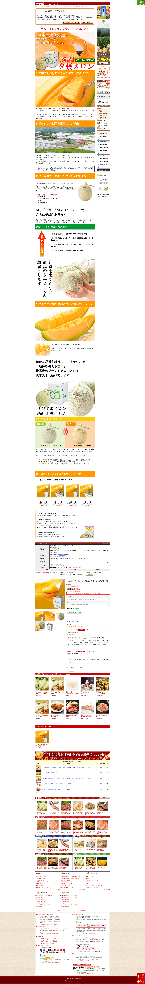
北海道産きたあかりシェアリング (69, 897)
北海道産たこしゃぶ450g (67, 883)
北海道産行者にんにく (66, 901)
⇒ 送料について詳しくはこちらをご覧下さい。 (86, 933)
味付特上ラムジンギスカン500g (93, 880)
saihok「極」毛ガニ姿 (41, 876)
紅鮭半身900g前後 (65, 880)
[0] (141, 4)
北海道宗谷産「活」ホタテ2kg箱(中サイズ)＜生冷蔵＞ (52, 850)
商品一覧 (43, 6)
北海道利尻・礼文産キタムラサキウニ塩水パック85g (78, 813)
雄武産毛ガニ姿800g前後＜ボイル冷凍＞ (42, 832)
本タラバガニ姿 (39, 885)
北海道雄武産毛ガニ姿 (41, 878)
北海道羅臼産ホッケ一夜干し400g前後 (101, 850)
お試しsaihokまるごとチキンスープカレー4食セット (53, 868)
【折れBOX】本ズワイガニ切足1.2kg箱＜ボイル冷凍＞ (78, 832)
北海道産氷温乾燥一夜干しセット (44, 903)
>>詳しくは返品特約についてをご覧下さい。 (50, 933)
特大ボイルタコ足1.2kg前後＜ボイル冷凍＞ (54, 813)
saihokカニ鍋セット (40, 897)
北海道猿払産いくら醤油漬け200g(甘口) (70, 876)
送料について (70, 602)
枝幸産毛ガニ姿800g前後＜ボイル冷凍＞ (90, 832)
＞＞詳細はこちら (43, 506)
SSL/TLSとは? (103, 183)
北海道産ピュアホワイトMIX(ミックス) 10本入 (42, 813)
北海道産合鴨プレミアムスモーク (94, 885)
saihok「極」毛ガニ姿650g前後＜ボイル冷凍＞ (66, 832)
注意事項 (69, 596)
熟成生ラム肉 (89, 876)
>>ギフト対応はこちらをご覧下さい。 (84, 960)
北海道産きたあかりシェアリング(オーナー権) (90, 868)
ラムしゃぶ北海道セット (42, 899)
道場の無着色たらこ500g (67, 887)
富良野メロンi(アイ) (65, 906)
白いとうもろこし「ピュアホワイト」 (70, 903)
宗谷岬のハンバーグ (91, 882)
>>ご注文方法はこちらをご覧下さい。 (48, 943)
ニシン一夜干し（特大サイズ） (43, 904)
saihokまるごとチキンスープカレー (94, 883)
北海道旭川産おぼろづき (67, 899)
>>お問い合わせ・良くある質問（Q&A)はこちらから (88, 973)
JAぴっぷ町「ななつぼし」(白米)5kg (69, 904)
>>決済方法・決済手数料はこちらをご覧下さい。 (51, 962)
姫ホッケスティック (40, 906)
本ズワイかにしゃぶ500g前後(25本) (44, 895)
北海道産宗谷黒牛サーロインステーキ (102, 813)
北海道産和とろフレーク (92, 887)
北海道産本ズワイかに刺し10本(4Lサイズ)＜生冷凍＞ (102, 832)
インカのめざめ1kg (101, 867)
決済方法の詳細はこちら (75, 567)
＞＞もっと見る (56, 889)
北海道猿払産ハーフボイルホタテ (69, 882)
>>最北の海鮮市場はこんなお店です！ (48, 924)
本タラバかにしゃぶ (40, 883)
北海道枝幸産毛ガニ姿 (41, 880)
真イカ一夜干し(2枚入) (66, 885)
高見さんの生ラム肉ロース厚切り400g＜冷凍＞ (66, 813)
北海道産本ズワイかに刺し (42, 882)
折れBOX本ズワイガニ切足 (42, 887)
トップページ (38, 6)
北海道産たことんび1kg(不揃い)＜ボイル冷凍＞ (90, 813)
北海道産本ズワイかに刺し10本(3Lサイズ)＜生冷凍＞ (54, 832)
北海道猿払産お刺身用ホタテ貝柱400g (70, 878)
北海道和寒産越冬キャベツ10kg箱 (69, 895)
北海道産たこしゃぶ (40, 901)
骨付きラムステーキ (91, 878)
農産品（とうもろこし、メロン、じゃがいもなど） (56, 6)
